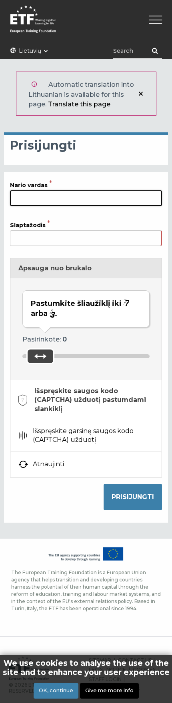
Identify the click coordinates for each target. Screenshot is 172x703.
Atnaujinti (48, 464)
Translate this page (79, 104)
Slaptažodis (28, 225)
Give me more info (109, 690)
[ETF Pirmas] (86, 24)
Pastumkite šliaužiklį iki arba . (77, 308)
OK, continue (56, 690)
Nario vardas (29, 185)
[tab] (86, 400)
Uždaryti (141, 93)
